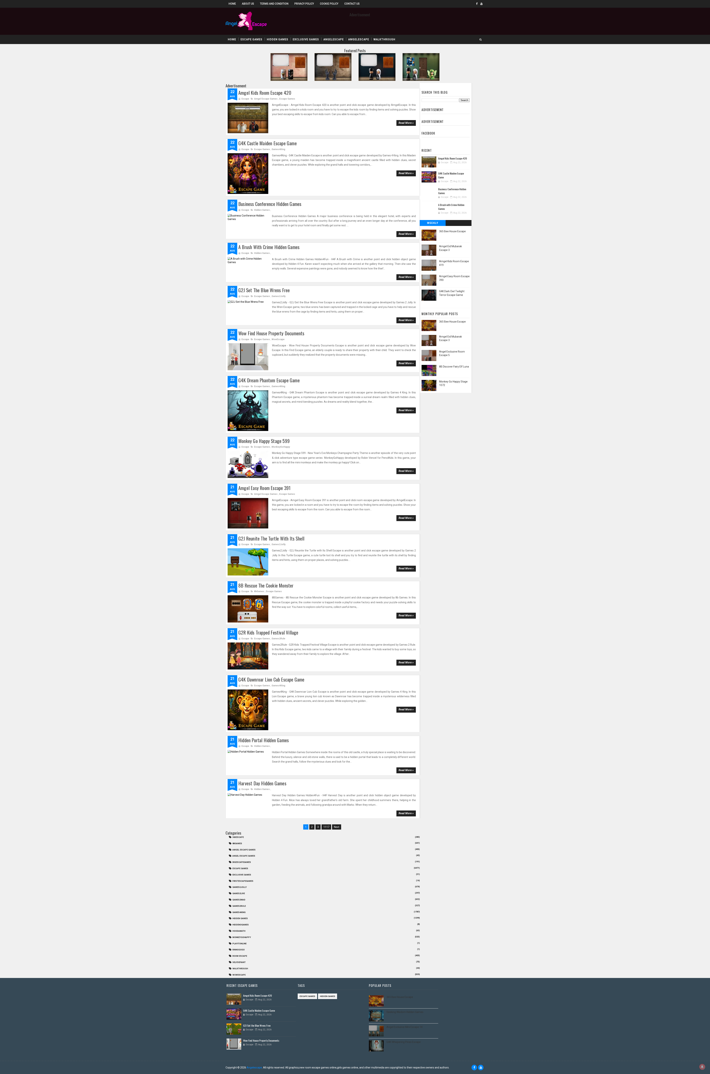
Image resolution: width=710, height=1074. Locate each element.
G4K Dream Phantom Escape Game (269, 380)
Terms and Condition (274, 3)
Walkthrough (384, 39)
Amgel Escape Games (266, 99)
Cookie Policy (329, 3)
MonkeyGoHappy (281, 447)
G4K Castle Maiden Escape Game (267, 143)
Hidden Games (277, 39)
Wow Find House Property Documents (271, 333)
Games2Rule (278, 638)
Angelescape (333, 39)
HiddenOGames (240, 925)
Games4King (278, 149)
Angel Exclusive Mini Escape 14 (404, 1027)
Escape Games (251, 39)
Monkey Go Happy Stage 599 (264, 440)
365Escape (238, 837)
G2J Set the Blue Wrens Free (264, 290)
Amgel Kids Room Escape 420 (264, 92)
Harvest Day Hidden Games (262, 783)
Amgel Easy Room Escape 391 (264, 487)
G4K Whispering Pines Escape (403, 1042)
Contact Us (352, 3)
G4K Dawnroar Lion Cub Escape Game (271, 679)
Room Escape (239, 956)
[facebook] (477, 3)
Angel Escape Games (243, 856)
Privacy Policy (304, 3)
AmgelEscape (358, 39)
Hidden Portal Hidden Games (263, 740)
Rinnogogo (238, 950)
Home (232, 3)
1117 (326, 826)
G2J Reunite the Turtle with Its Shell (271, 538)
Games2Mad (238, 900)
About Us (248, 3)
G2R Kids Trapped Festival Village (268, 632)
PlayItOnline (239, 943)
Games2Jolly (278, 296)
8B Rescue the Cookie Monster (266, 585)
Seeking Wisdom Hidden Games (404, 1012)
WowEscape (278, 339)
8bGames (259, 591)
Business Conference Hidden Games (269, 203)
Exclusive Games (306, 39)
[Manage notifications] (702, 1067)
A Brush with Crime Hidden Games (269, 247)
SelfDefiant (239, 962)
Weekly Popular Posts (432, 223)
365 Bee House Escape (452, 231)
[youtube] (481, 3)
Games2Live (238, 893)
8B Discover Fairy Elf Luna (454, 366)
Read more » (406, 122)
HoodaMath (238, 931)
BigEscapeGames (241, 862)
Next (336, 826)
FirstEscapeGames (242, 881)
